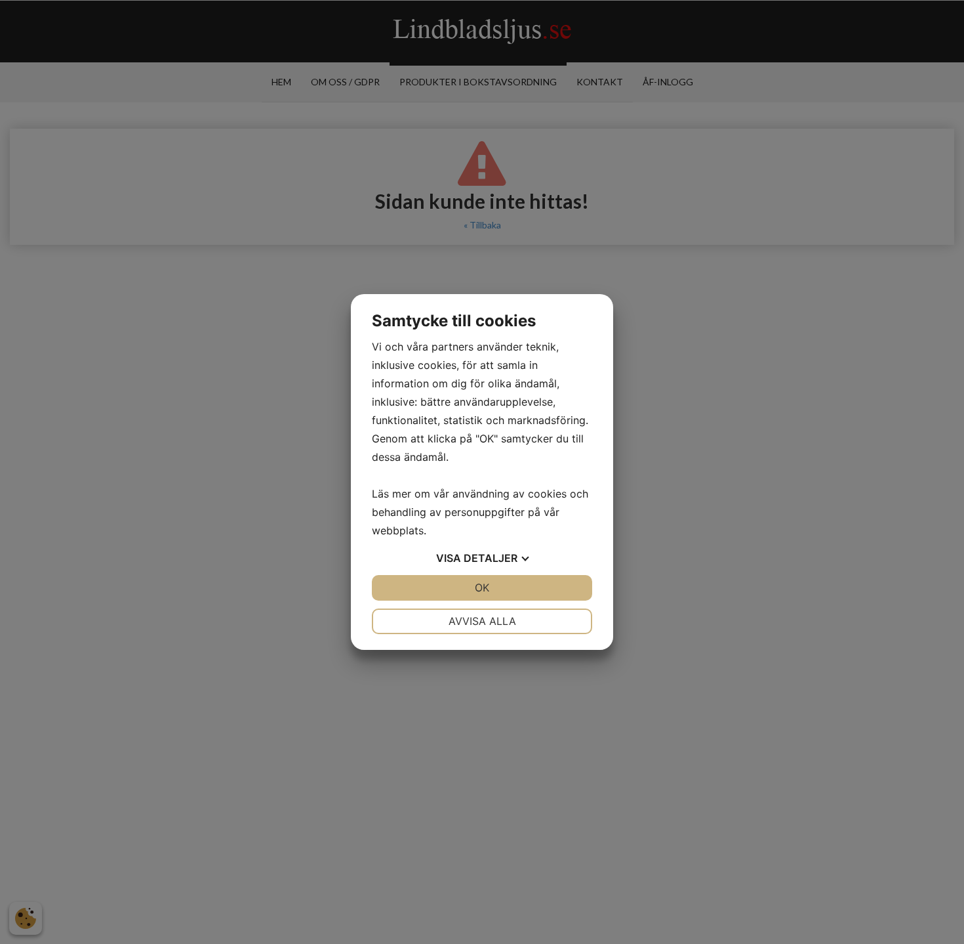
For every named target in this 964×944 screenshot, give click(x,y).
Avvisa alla (482, 621)
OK (482, 587)
